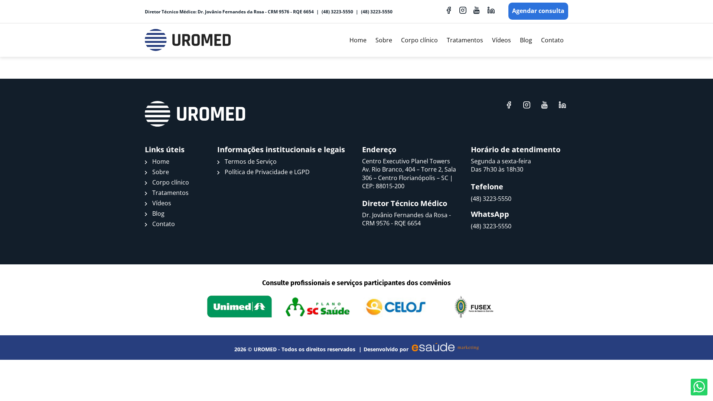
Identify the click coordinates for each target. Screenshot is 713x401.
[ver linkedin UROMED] (491, 10)
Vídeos (501, 40)
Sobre (383, 40)
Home (358, 40)
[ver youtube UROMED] (477, 10)
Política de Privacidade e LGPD (267, 172)
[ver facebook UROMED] (449, 10)
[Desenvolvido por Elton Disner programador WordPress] (195, 114)
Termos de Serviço (251, 161)
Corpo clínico (419, 40)
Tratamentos (465, 40)
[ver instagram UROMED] (463, 10)
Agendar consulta (538, 11)
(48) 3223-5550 (337, 12)
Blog (526, 40)
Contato (552, 40)
